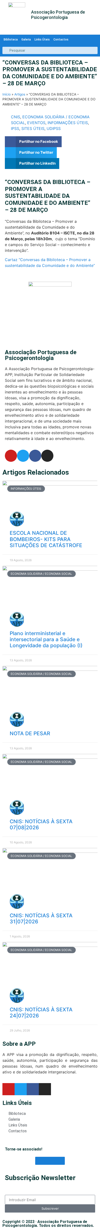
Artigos (19, 94)
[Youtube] (11, 456)
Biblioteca (11, 39)
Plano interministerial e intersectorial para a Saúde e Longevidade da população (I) (46, 639)
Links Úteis (42, 39)
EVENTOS (36, 122)
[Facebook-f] (35, 456)
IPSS (15, 128)
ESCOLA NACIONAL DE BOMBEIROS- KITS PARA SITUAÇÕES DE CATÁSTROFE (46, 539)
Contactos (60, 39)
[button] (33, 141)
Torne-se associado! (23, 1149)
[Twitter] (23, 456)
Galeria (26, 39)
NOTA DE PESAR (30, 733)
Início (6, 94)
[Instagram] (47, 456)
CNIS (15, 116)
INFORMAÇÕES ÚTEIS (68, 122)
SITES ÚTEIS (32, 128)
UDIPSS (54, 128)
